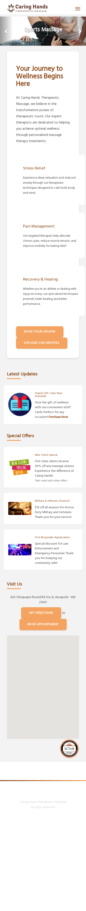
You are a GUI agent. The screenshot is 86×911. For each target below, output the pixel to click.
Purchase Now (58, 417)
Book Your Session (39, 331)
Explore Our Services (41, 343)
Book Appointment (43, 624)
